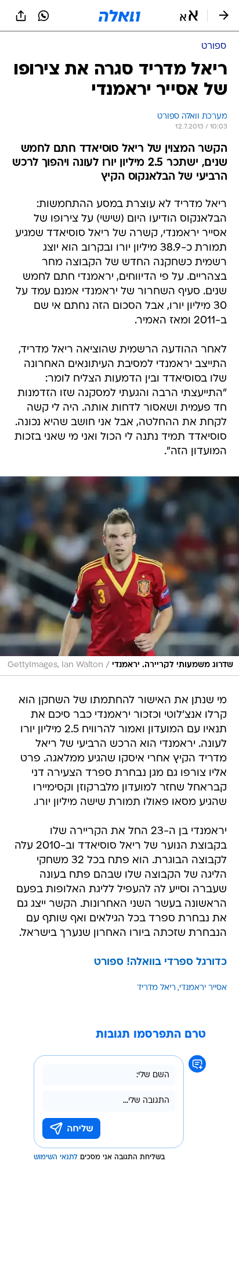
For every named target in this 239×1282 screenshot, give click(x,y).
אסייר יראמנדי (203, 988)
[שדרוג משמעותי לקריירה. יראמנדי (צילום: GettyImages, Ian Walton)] (119, 576)
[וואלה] (119, 16)
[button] (189, 15)
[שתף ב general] (21, 15)
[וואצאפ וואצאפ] (43, 16)
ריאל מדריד (156, 988)
